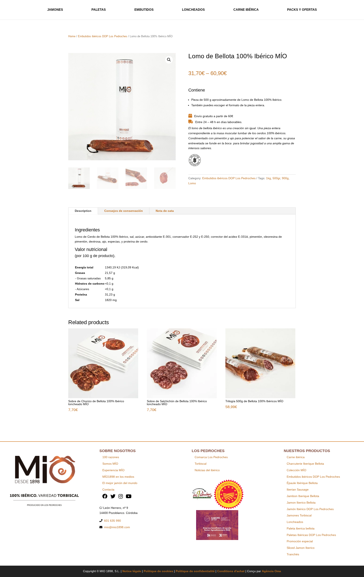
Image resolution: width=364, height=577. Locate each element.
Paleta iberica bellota (300, 528)
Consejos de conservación (123, 210)
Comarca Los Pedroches (211, 457)
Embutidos (144, 9)
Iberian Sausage (298, 489)
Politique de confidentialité (195, 571)
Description (83, 210)
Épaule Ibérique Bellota (302, 483)
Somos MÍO (110, 463)
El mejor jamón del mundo (119, 483)
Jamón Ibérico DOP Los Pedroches (310, 509)
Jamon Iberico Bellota (301, 502)
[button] (169, 60)
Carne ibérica (246, 9)
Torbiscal (200, 463)
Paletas (98, 9)
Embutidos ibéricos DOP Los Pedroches (102, 36)
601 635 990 (112, 520)
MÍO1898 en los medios (118, 476)
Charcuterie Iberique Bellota (305, 463)
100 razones (110, 457)
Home (71, 36)
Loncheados (193, 9)
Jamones (55, 9)
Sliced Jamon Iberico (300, 547)
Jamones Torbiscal (299, 515)
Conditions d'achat (231, 571)
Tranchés (293, 554)
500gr (276, 178)
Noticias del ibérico (207, 470)
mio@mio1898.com (117, 527)
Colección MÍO (296, 470)
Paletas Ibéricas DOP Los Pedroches (311, 535)
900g (285, 178)
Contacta (108, 489)
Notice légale (131, 571)
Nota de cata (165, 210)
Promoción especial (300, 541)
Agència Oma (271, 571)
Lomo (192, 183)
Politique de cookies (158, 571)
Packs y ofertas (302, 9)
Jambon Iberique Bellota (303, 496)
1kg (268, 178)
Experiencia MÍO (113, 470)
